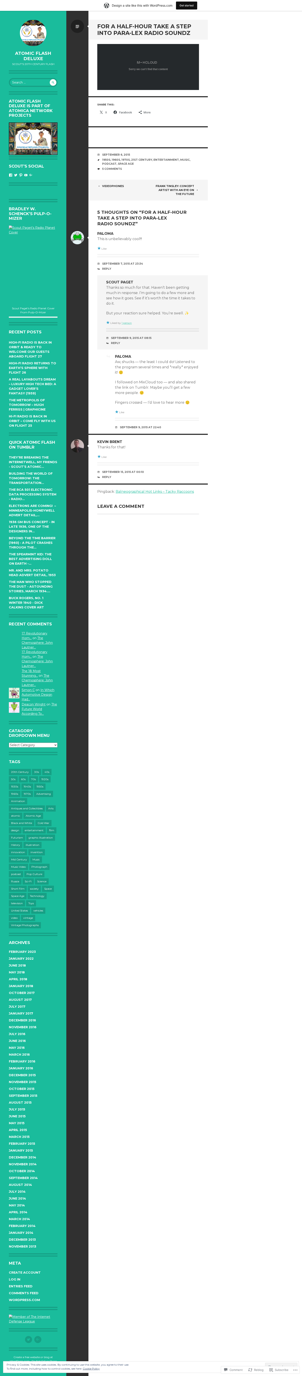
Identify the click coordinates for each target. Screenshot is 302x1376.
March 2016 (19, 1055)
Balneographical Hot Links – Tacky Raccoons (155, 491)
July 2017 (17, 1007)
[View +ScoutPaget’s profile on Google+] (31, 175)
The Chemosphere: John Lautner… (37, 642)
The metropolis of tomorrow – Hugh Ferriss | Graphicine (27, 404)
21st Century (141, 159)
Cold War (43, 823)
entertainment (34, 830)
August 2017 (20, 1000)
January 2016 (21, 1068)
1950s (39, 786)
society (34, 888)
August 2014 (20, 1185)
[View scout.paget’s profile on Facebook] (10, 175)
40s (46, 772)
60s (23, 779)
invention (37, 852)
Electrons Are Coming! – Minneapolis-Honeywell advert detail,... (32, 510)
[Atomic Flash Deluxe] (33, 33)
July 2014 (17, 1192)
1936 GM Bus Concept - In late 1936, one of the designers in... (32, 526)
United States (19, 910)
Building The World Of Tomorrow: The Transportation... (31, 478)
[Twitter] (28, 1339)
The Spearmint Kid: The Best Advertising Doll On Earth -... (30, 559)
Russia (15, 881)
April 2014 (18, 1212)
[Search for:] (33, 82)
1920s (44, 779)
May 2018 (17, 972)
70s (33, 779)
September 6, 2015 (116, 154)
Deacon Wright (34, 704)
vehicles (38, 910)
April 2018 (18, 979)
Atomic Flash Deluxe (33, 56)
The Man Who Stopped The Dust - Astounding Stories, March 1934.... (31, 586)
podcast (16, 874)
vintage (28, 917)
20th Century (20, 772)
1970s (27, 793)
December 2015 (22, 1075)
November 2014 (23, 1164)
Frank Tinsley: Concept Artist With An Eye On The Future (175, 190)
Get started (187, 5)
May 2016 (17, 1048)
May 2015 (17, 1123)
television (17, 903)
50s (13, 779)
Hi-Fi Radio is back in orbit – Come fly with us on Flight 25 (32, 421)
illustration (32, 845)
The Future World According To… (39, 709)
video (14, 917)
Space (48, 888)
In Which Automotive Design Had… (38, 694)
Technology (37, 896)
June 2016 (17, 1041)
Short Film (18, 888)
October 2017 (22, 993)
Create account (25, 1273)
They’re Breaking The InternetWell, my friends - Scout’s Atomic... (33, 462)
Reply (106, 268)
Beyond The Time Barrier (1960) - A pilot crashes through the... (32, 542)
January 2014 (21, 1233)
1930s (14, 786)
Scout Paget (119, 282)
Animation (18, 801)
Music (36, 859)
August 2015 (20, 1103)
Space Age (17, 896)
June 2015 (17, 1116)
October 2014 (22, 1171)
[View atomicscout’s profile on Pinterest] (21, 175)
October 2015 (21, 1089)
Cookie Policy (91, 1368)
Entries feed (20, 1286)
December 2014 (22, 1157)
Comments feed (23, 1293)
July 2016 (17, 1034)
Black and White (21, 823)
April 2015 (18, 1130)
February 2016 (22, 1061)
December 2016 (22, 1020)
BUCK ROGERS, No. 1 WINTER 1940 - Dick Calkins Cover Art (26, 602)
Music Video (18, 866)
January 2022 (21, 959)
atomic (15, 815)
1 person (127, 323)
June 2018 (17, 965)
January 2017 (21, 1013)
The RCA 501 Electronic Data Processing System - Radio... (32, 494)
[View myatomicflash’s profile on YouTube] (26, 175)
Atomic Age (33, 815)
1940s (27, 786)
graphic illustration (41, 837)
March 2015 (19, 1137)
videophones (113, 186)
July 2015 (17, 1109)
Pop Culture (34, 874)
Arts (51, 808)
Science (41, 881)
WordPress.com (24, 1300)
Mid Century (19, 859)
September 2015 (23, 1096)
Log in (14, 1279)
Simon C (28, 690)
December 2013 (22, 1240)
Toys (31, 903)
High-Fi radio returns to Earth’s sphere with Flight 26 (32, 368)
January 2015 (21, 1150)
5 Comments (112, 168)
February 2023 (22, 952)
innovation (18, 852)
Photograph (39, 866)
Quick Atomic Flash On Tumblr (32, 445)
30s (36, 772)
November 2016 (22, 1027)
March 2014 (19, 1219)
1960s (14, 793)
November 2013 (22, 1246)
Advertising (43, 793)
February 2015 (22, 1144)
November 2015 (22, 1082)
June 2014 (17, 1198)
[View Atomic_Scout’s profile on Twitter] (15, 175)
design (15, 830)
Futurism (17, 837)
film (51, 830)
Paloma (105, 233)
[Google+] (37, 1339)
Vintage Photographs (25, 925)
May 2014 (17, 1205)
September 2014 (23, 1178)
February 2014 (22, 1226)
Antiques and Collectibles (27, 808)
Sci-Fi (28, 881)
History (15, 845)
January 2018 (21, 986)
